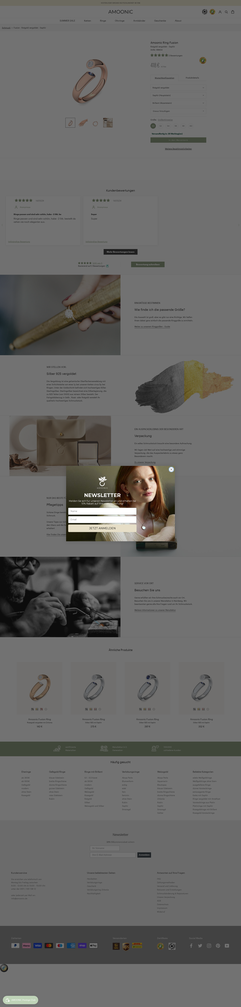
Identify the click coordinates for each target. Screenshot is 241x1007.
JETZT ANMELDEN (102, 528)
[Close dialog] (171, 469)
